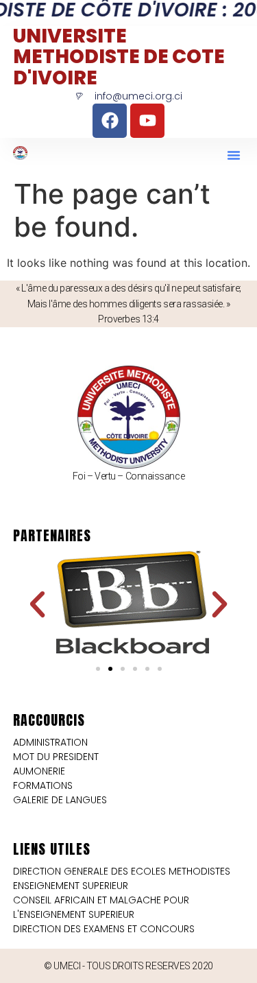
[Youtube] (147, 121)
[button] (233, 155)
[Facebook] (110, 121)
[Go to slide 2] (110, 669)
